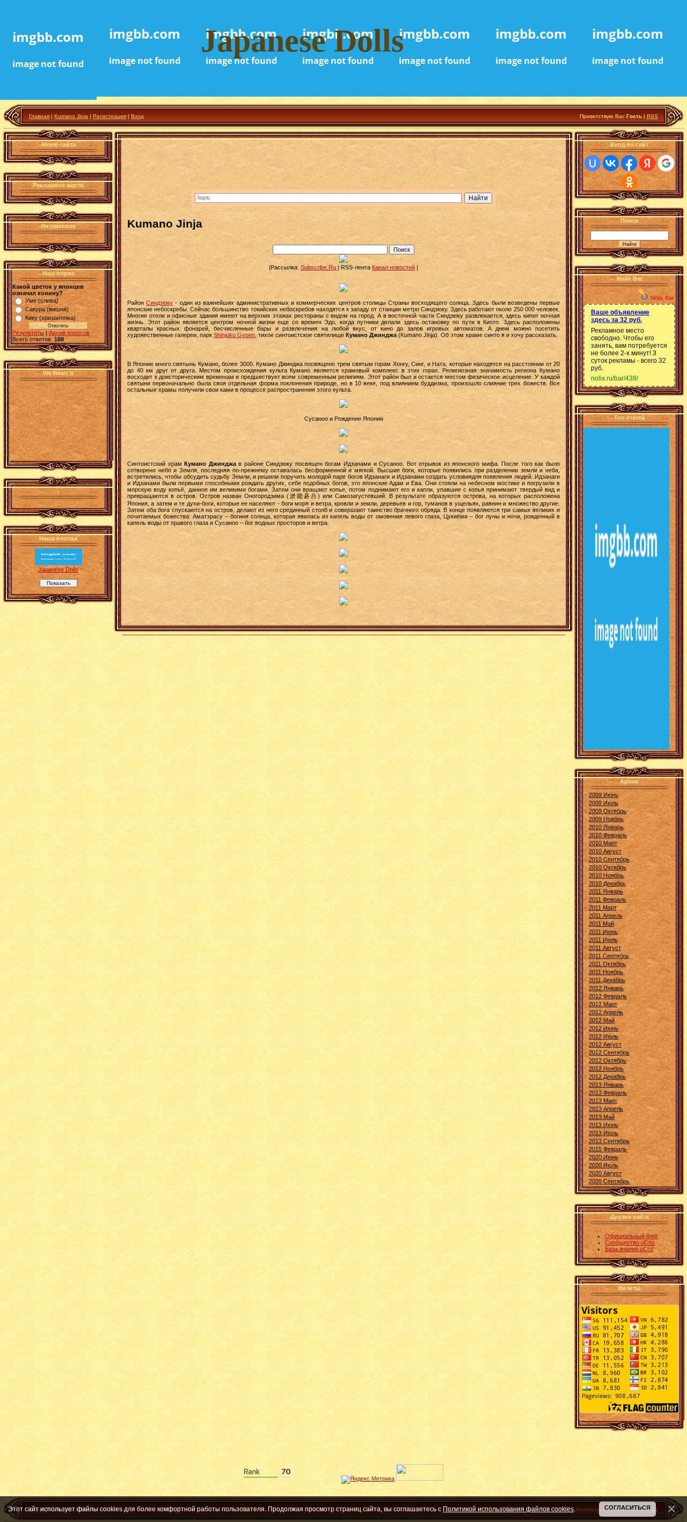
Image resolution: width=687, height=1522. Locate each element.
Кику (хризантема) (50, 317)
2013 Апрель (606, 1109)
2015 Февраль (608, 1149)
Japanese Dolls (58, 569)
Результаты (28, 333)
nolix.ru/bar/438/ (614, 378)
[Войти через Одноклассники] (630, 182)
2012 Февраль (608, 996)
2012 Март (603, 1004)
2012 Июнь (603, 1028)
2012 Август (605, 1044)
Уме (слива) (42, 300)
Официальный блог (631, 1236)
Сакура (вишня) (47, 309)
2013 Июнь (603, 1125)
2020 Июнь (603, 1157)
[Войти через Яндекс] (647, 163)
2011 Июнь (603, 931)
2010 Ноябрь (606, 875)
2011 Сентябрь (609, 956)
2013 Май (602, 1117)
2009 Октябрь (607, 811)
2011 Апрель (606, 915)
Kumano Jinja (71, 116)
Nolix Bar (662, 298)
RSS (652, 116)
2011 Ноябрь (606, 972)
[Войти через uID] (592, 163)
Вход (137, 116)
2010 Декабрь (607, 883)
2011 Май (601, 923)
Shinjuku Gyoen (234, 335)
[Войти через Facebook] (629, 163)
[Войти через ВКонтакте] (611, 163)
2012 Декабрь (607, 1076)
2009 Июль (603, 803)
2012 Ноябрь (606, 1068)
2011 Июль (603, 939)
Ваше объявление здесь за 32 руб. (620, 316)
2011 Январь (606, 891)
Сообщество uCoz (630, 1242)
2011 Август (605, 948)
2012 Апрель (606, 1012)
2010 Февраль (608, 835)
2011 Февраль (607, 899)
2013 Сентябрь (609, 1141)
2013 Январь (606, 1084)
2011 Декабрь (607, 980)
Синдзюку (159, 302)
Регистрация (109, 116)
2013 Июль (603, 1133)
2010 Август (605, 851)
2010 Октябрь (607, 867)
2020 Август (605, 1173)
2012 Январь (606, 988)
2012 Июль (603, 1036)
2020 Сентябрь (609, 1181)
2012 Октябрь (607, 1060)
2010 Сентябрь (609, 859)
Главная (39, 116)
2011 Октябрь (607, 964)
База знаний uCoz (629, 1249)
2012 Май (602, 1020)
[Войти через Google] (666, 163)
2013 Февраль (608, 1092)
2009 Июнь (603, 795)
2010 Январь (606, 827)
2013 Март (603, 1100)
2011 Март (603, 907)
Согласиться (627, 1507)
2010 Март (603, 843)
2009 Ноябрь (606, 819)
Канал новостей (393, 267)
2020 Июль (603, 1165)
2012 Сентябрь (609, 1052)
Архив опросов (69, 333)
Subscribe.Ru (319, 267)
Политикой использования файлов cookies (508, 1508)
